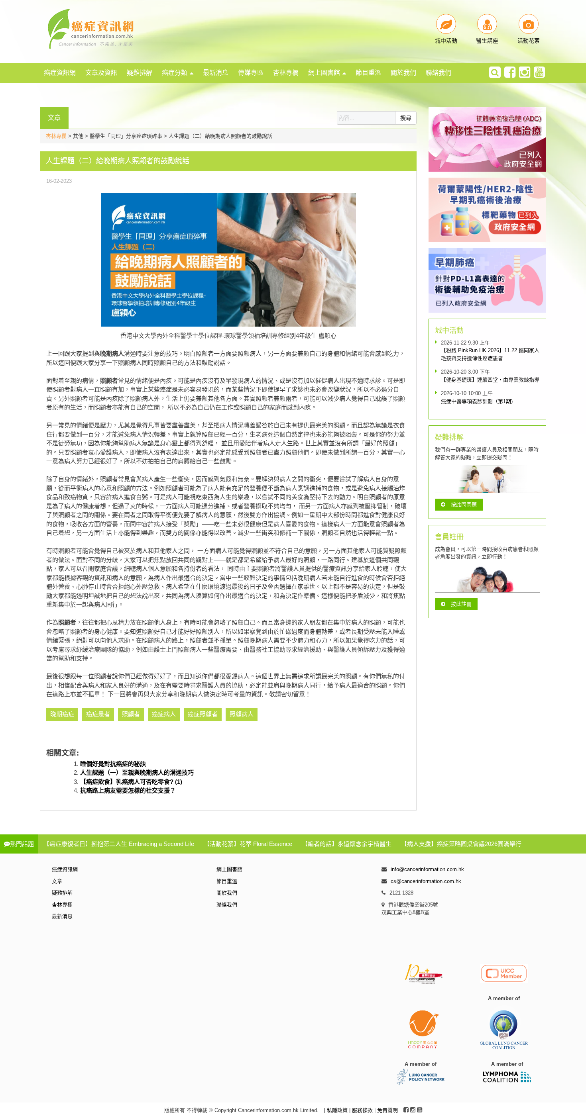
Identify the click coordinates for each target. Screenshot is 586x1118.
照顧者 (131, 714)
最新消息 (215, 72)
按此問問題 (464, 504)
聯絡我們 (438, 72)
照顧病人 (242, 714)
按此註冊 (461, 604)
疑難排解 (139, 72)
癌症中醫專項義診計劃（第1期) (477, 401)
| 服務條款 (361, 1110)
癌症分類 (174, 72)
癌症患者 (98, 714)
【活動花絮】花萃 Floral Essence (248, 843)
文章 (57, 881)
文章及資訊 (101, 72)
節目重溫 (368, 72)
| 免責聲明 (386, 1110)
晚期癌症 (62, 714)
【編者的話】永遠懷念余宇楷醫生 (346, 843)
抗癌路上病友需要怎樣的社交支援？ (128, 790)
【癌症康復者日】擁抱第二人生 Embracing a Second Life (118, 843)
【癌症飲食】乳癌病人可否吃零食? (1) (131, 781)
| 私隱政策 (336, 1110)
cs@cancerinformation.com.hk (426, 881)
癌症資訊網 (60, 72)
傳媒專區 (251, 72)
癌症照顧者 (203, 714)
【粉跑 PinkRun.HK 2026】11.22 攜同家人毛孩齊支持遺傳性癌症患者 (490, 354)
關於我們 (403, 72)
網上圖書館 (324, 72)
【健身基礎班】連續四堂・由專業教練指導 (490, 380)
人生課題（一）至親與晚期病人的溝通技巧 (137, 772)
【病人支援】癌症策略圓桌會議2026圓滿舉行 (461, 843)
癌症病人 (164, 714)
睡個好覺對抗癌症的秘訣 (113, 763)
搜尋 (405, 118)
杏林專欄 (286, 72)
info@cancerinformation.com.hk (427, 869)
